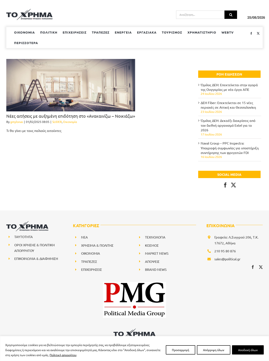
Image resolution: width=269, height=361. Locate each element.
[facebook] (253, 267)
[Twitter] (233, 185)
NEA (84, 237)
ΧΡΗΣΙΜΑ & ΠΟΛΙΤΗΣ (97, 245)
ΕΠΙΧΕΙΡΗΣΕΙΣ (91, 269)
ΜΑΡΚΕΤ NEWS (157, 253)
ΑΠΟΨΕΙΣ (152, 261)
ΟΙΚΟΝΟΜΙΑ (90, 253)
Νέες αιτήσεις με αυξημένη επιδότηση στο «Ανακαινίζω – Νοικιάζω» (70, 116)
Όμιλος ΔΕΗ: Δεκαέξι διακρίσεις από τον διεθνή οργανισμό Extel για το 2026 (228, 125)
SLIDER (57, 122)
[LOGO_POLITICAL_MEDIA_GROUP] (134, 284)
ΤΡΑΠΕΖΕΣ (89, 261)
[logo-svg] (134, 330)
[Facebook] (225, 185)
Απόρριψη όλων (213, 350)
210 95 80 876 (225, 251)
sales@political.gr (227, 259)
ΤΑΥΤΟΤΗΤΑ (23, 237)
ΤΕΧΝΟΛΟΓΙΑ (155, 237)
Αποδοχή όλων (248, 350)
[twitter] (261, 267)
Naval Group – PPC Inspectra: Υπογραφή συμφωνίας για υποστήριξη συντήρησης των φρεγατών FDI (230, 148)
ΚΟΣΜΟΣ (152, 245)
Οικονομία (70, 122)
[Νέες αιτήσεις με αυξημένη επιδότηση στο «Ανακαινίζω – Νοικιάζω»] (70, 85)
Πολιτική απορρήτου (63, 355)
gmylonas (16, 122)
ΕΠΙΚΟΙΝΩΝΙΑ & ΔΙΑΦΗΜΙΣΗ (36, 258)
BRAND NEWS (156, 269)
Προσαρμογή (180, 350)
